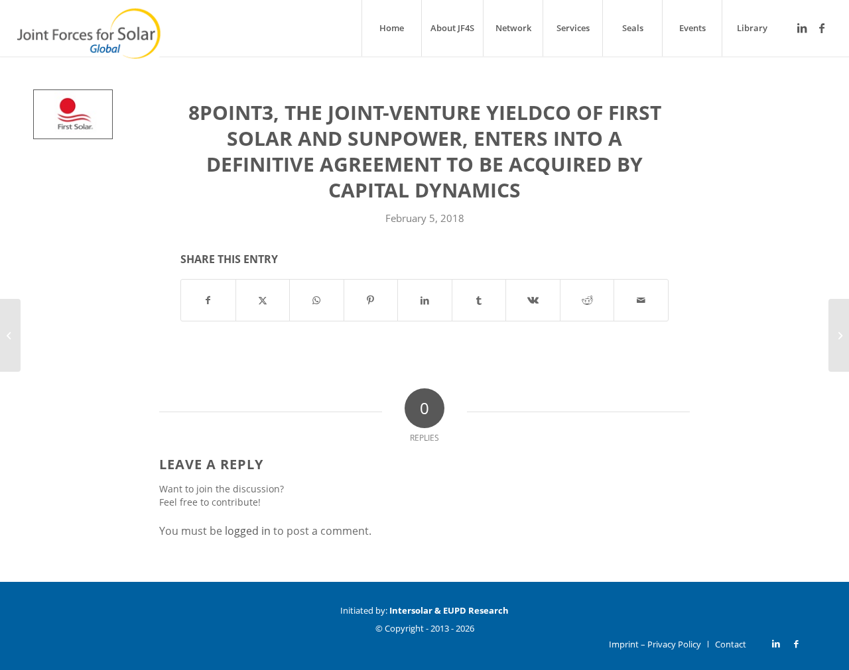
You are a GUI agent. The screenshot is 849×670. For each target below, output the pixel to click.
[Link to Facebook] (822, 28)
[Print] (73, 114)
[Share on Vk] (533, 300)
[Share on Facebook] (208, 300)
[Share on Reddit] (587, 300)
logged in (248, 531)
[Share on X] (263, 300)
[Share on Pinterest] (371, 300)
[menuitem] (391, 28)
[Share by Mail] (641, 300)
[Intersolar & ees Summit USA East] (10, 335)
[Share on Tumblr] (479, 300)
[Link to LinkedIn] (802, 28)
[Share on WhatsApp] (317, 300)
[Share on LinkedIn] (425, 300)
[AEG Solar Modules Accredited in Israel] (838, 335)
